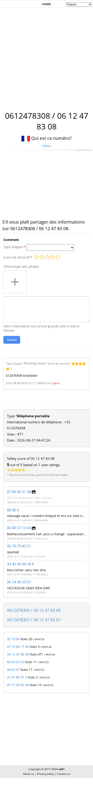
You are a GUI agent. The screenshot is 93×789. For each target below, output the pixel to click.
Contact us (63, 774)
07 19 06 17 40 (18, 646)
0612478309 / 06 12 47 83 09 (33, 610)
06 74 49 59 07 (19, 582)
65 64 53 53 (15, 662)
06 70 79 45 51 (19, 546)
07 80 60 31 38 (19, 491)
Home (46, 146)
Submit (12, 340)
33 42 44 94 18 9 (20, 564)
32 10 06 (13, 639)
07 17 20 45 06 (18, 685)
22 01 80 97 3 (17, 677)
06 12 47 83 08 (18, 654)
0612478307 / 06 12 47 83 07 (33, 619)
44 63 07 (13, 669)
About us (28, 774)
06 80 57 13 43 (19, 527)
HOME (46, 4)
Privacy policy (45, 774)
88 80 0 (13, 510)
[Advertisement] (46, 57)
